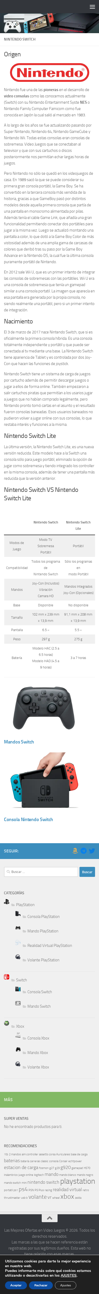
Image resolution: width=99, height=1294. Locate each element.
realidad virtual (67, 1189)
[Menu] (92, 6)
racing (48, 1190)
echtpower (75, 1161)
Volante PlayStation (43, 960)
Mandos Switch (19, 742)
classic (44, 1161)
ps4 (23, 1189)
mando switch (12, 1183)
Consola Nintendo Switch (28, 819)
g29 (57, 1168)
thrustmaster (12, 1198)
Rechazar (41, 1285)
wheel (56, 1198)
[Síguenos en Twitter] (92, 851)
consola (53, 1161)
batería (25, 1161)
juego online (25, 1175)
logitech (39, 1175)
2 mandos (15, 1154)
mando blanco (67, 1175)
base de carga (79, 1154)
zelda (78, 1198)
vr (49, 1197)
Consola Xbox (38, 1038)
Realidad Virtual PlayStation (49, 945)
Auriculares (63, 1154)
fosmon (44, 1168)
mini (24, 1183)
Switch (21, 980)
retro (86, 1190)
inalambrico (11, 1175)
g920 (65, 1167)
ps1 (15, 1190)
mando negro (85, 1175)
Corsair (63, 1161)
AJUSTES (69, 1275)
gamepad (77, 1168)
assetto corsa (47, 1154)
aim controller (30, 1154)
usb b (24, 1198)
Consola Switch (39, 992)
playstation (77, 1181)
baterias (12, 1160)
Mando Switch (39, 1006)
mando (51, 1174)
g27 (51, 1168)
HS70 (87, 1168)
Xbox (20, 1026)
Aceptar (16, 1285)
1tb (6, 1154)
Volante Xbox (38, 1067)
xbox (67, 1196)
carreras (35, 1161)
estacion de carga (21, 1167)
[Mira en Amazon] (75, 851)
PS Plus (39, 1190)
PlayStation (25, 904)
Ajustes (65, 1285)
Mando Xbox (37, 1052)
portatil (8, 1190)
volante (38, 1196)
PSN (31, 1190)
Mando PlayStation (42, 931)
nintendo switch (43, 1182)
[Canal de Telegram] (83, 851)
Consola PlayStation (43, 916)
